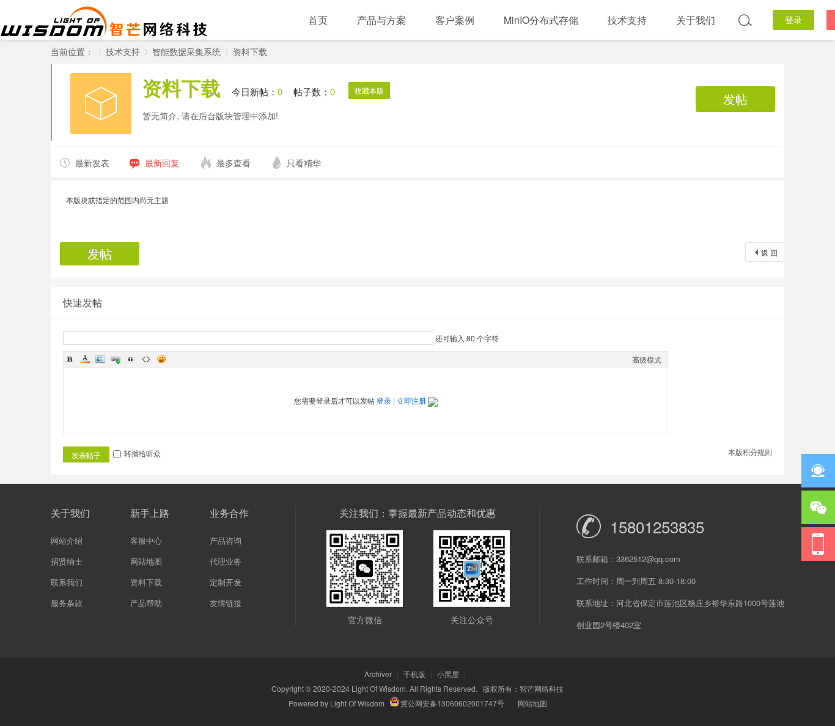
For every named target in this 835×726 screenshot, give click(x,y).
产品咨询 (225, 540)
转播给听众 (142, 453)
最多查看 (233, 163)
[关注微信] (818, 507)
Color (85, 359)
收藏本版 (369, 90)
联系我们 (67, 582)
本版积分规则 (750, 451)
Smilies (161, 359)
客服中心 (146, 540)
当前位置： (72, 51)
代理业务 (225, 561)
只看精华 (304, 163)
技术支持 (627, 20)
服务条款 (67, 603)
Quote (131, 359)
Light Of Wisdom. (379, 688)
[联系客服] (818, 470)
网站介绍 (67, 540)
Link (115, 359)
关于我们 (695, 20)
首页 (318, 20)
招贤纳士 (67, 561)
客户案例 (454, 20)
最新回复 (162, 163)
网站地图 (146, 561)
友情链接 (225, 603)
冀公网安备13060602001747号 (451, 703)
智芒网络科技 (542, 688)
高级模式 (646, 359)
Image (100, 359)
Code (146, 359)
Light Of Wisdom (357, 703)
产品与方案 (381, 20)
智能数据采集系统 (186, 51)
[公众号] (818, 544)
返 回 (769, 252)
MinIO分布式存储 (541, 20)
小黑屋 (448, 674)
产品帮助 (146, 603)
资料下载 (250, 51)
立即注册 (411, 400)
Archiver (378, 674)
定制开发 (225, 582)
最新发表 (92, 163)
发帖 (735, 99)
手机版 (414, 674)
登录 (793, 19)
